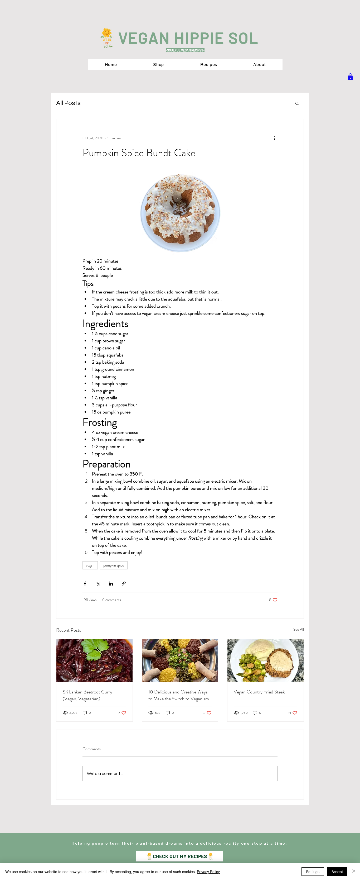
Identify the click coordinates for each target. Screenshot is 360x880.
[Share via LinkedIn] (110, 583)
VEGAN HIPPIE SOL (188, 37)
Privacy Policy (208, 871)
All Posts (68, 103)
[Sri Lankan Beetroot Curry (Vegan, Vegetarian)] (94, 660)
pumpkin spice (113, 565)
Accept (337, 871)
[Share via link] (123, 583)
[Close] (354, 871)
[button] (350, 76)
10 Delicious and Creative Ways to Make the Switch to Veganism (178, 695)
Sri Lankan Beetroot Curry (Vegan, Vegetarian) (87, 695)
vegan (90, 565)
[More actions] (274, 138)
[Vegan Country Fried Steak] (265, 660)
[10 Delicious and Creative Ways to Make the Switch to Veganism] (180, 660)
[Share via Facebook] (84, 583)
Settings (312, 871)
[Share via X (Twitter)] (97, 583)
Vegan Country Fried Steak (259, 691)
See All (298, 629)
